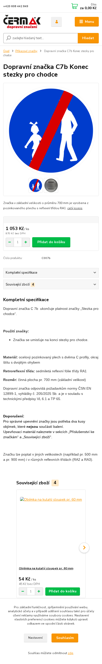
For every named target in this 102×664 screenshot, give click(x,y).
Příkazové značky (26, 51)
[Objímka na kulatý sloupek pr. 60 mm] (51, 528)
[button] (84, 548)
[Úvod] (23, 22)
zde (70, 653)
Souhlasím (65, 637)
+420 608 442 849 (15, 6)
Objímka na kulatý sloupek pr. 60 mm (46, 568)
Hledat (88, 38)
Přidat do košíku (51, 242)
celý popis (74, 208)
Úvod (6, 51)
